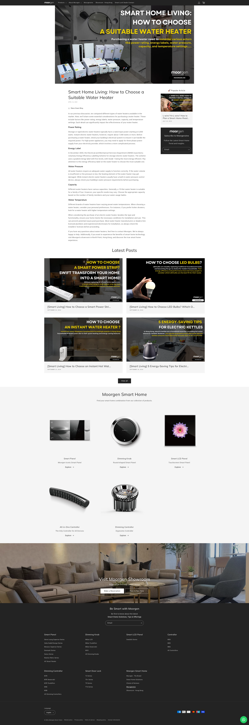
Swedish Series (131, 639)
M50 (169, 643)
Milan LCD (89, 639)
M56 (45, 687)
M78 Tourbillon (49, 683)
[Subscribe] (188, 149)
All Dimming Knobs (92, 654)
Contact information (114, 720)
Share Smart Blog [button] (77, 108)
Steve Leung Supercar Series (54, 639)
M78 (45, 676)
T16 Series (89, 687)
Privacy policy (79, 720)
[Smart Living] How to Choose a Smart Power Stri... (79, 306)
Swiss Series (48, 654)
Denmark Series (49, 650)
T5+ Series (89, 679)
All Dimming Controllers (52, 694)
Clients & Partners (132, 683)
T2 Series (88, 676)
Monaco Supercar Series (53, 647)
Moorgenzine (131, 687)
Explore (68, 467)
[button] (62, 2)
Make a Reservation (112, 591)
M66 (169, 647)
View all (124, 381)
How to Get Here (137, 591)
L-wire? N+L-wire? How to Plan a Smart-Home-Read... (176, 116)
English (48, 712)
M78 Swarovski (49, 679)
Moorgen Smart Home (55, 720)
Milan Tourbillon (91, 643)
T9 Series (88, 683)
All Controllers (173, 650)
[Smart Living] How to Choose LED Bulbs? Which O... (162, 306)
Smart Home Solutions (134, 679)
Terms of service (90, 720)
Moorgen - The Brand (133, 676)
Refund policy (68, 720)
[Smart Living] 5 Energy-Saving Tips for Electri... (159, 366)
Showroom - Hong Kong (134, 690)
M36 (169, 639)
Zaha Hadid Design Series (53, 643)
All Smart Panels (50, 661)
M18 (86, 650)
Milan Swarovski (91, 647)
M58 (45, 690)
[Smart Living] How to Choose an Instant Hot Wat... (79, 366)
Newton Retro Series (51, 658)
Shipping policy (101, 720)
